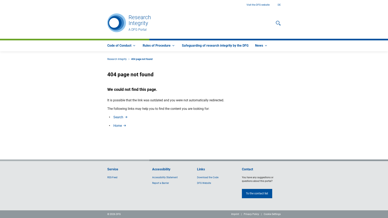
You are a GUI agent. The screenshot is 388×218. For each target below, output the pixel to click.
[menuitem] (121, 45)
